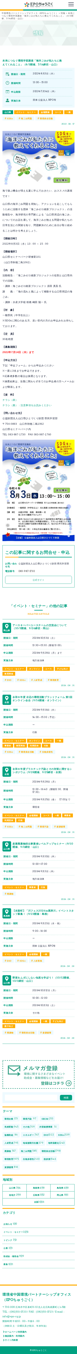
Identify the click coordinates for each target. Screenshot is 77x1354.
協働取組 (11, 1134)
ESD (9, 680)
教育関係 (9, 673)
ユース (58, 112)
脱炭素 (50, 1159)
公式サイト (39, 579)
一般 (68, 112)
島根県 (39, 1187)
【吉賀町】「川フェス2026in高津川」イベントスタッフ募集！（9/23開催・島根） (43, 912)
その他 (29, 1126)
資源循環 (60, 826)
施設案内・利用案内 (14, 1336)
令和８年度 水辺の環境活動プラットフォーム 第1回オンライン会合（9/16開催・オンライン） (42, 698)
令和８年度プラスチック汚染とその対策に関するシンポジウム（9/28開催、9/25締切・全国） (42, 770)
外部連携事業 (47, 1126)
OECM (47, 1118)
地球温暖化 (56, 1142)
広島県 (39, 1194)
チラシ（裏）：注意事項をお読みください (27, 405)
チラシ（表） (10, 400)
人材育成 (37, 680)
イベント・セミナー (26, 112)
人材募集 (37, 961)
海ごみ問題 (26, 118)
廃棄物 (10, 894)
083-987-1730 (26, 571)
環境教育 (54, 680)
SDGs (10, 118)
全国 (39, 1201)
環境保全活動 (46, 118)
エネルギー (31, 1134)
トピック (10, 1239)
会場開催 (45, 112)
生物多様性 (47, 752)
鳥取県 (63, 1187)
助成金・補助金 (13, 1256)
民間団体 (34, 745)
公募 (8, 1248)
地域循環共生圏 (33, 1142)
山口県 (8, 112)
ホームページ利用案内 (16, 1332)
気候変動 (11, 1126)
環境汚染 (44, 826)
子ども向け (62, 669)
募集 (8, 1264)
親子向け (9, 1026)
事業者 (8, 745)
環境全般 (11, 1118)
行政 (46, 745)
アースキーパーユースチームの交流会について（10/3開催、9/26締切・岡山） (40, 627)
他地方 (15, 1194)
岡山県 (62, 1194)
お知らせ (10, 1223)
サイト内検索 (11, 1340)
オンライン (34, 669)
